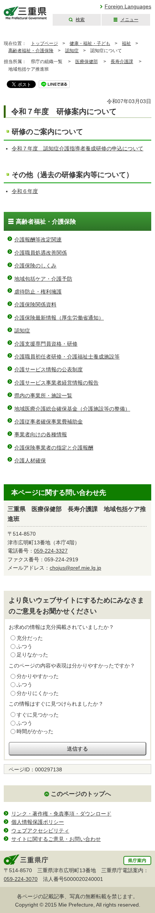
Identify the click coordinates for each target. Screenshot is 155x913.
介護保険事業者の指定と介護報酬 (53, 448)
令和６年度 (25, 191)
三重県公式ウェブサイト (25, 13)
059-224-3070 (21, 879)
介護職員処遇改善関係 (40, 253)
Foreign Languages (128, 6)
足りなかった (32, 655)
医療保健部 (86, 61)
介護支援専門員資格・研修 (46, 344)
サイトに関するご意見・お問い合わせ (56, 839)
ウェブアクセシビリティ (40, 831)
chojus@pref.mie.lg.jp (75, 568)
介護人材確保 (30, 460)
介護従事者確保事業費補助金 (48, 422)
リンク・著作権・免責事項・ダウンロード (61, 814)
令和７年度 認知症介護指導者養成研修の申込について (77, 148)
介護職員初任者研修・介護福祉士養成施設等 (67, 357)
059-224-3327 (51, 551)
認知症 (72, 50)
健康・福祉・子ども (90, 43)
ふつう (24, 646)
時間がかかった (35, 731)
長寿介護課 (122, 61)
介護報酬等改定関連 (38, 239)
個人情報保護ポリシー (37, 822)
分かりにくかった (38, 693)
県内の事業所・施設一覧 (43, 395)
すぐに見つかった (38, 715)
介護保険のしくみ (35, 266)
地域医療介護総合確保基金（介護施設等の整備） (72, 409)
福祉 (126, 43)
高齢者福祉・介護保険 (30, 50)
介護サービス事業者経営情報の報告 (56, 383)
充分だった (30, 638)
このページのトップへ (81, 794)
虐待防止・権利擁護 (38, 292)
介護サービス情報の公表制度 (48, 369)
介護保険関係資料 (35, 304)
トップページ (44, 43)
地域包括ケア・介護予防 (43, 279)
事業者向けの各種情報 (40, 434)
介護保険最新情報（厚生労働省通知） (59, 318)
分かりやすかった (38, 676)
